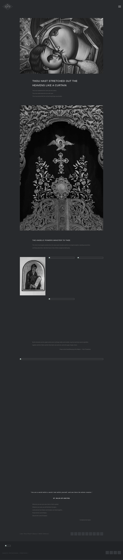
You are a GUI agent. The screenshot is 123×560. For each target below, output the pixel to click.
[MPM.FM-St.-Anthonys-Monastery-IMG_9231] (90, 257)
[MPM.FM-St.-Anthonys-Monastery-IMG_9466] (61, 106)
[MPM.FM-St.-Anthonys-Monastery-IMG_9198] (61, 359)
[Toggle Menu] (119, 6)
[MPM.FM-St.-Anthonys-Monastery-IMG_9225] (61, 298)
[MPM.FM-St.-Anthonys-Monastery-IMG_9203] (32, 257)
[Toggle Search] (114, 6)
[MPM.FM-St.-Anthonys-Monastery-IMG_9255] (61, 257)
